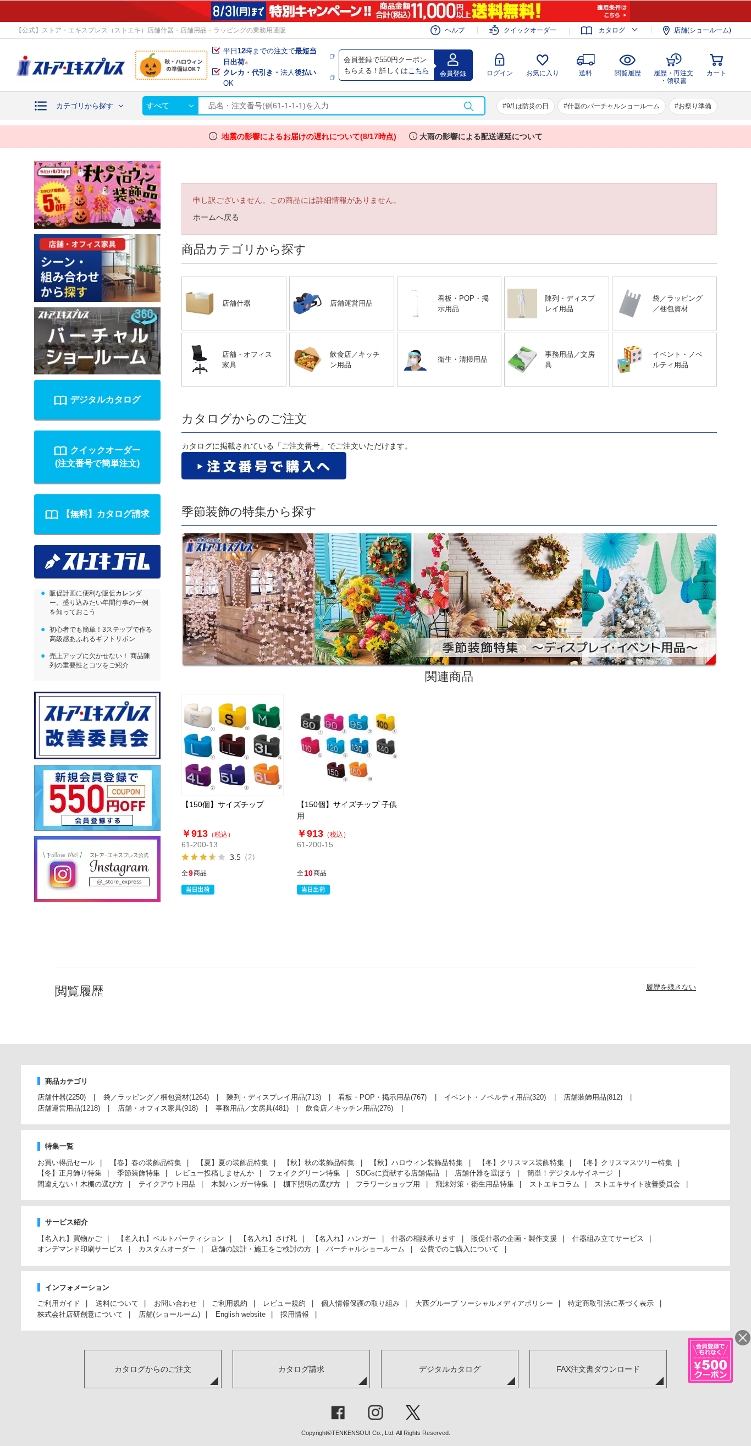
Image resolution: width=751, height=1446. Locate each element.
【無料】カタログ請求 (106, 513)
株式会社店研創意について (80, 1314)
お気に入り (542, 73)
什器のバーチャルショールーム (613, 106)
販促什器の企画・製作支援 (514, 1238)
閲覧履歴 (628, 73)
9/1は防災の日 (527, 106)
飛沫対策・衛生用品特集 (474, 1184)
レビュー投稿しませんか (214, 1173)
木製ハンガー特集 (239, 1184)
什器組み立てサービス (608, 1238)
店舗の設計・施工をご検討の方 (261, 1249)
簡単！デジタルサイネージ (570, 1173)
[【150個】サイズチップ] (232, 745)
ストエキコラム (554, 1184)
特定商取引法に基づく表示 (611, 1303)
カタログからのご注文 (152, 1369)
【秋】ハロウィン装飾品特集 (416, 1162)
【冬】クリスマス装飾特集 (521, 1162)
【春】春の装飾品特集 (145, 1162)
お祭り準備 (694, 106)
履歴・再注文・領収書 (673, 75)
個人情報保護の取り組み (360, 1303)
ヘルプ (455, 30)
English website (241, 1314)
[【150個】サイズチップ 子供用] (348, 745)
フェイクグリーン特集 (304, 1173)
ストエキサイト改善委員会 (637, 1184)
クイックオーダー (530, 30)
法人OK (269, 77)
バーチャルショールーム (365, 1249)
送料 (585, 73)
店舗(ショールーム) (702, 30)
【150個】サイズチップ (222, 804)
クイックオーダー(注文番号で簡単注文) (98, 456)
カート (716, 73)
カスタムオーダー (167, 1249)
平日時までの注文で (270, 56)
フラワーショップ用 (388, 1184)
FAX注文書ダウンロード (598, 1369)
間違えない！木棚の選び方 (80, 1184)
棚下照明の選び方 (311, 1184)
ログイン (500, 73)
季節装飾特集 (138, 1173)
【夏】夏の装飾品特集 (232, 1162)
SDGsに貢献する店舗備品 (397, 1173)
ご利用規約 (229, 1303)
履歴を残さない (671, 987)
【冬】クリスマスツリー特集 (625, 1162)
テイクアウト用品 (167, 1184)
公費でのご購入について (459, 1249)
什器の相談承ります (423, 1238)
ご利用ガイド (58, 1303)
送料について (117, 1303)
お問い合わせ (175, 1303)
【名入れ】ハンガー (344, 1238)
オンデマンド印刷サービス (80, 1249)
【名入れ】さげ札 (268, 1238)
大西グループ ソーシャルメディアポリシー (484, 1303)
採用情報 (294, 1314)
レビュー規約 (284, 1303)
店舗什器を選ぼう (483, 1173)
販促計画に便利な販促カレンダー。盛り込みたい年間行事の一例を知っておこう (98, 602)
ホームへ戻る (216, 217)
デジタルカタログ (105, 399)
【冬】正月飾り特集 (69, 1173)
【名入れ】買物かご (69, 1238)
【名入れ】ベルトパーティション (170, 1238)
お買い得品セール (66, 1162)
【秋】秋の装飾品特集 (319, 1162)
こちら (418, 71)
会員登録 (453, 74)
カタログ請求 (301, 1369)
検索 (468, 105)
